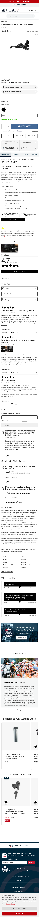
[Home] (10, 10)
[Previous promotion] (4, 5)
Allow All (19, 913)
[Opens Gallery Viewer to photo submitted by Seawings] (5, 248)
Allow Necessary (19, 908)
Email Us (20, 880)
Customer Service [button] (18, 887)
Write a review (13, 219)
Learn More (35, 131)
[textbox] (19, 417)
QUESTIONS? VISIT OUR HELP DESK (19, 876)
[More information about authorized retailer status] (35, 91)
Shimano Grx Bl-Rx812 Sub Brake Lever (20, 473)
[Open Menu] (3, 16)
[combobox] (19, 288)
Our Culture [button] (18, 892)
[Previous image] (18, 710)
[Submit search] (32, 16)
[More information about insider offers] (17, 148)
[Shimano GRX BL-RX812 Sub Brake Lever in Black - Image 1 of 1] (19, 45)
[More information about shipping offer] (35, 87)
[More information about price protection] (35, 148)
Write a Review (19, 271)
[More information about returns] (35, 142)
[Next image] (20, 710)
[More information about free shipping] (17, 142)
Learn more (24, 420)
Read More (4, 325)
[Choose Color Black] (4, 109)
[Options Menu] (36, 332)
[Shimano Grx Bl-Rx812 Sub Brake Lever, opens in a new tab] (7, 472)
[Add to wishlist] (36, 35)
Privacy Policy (10, 904)
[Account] (29, 10)
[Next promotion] (34, 5)
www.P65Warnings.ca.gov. (8, 237)
